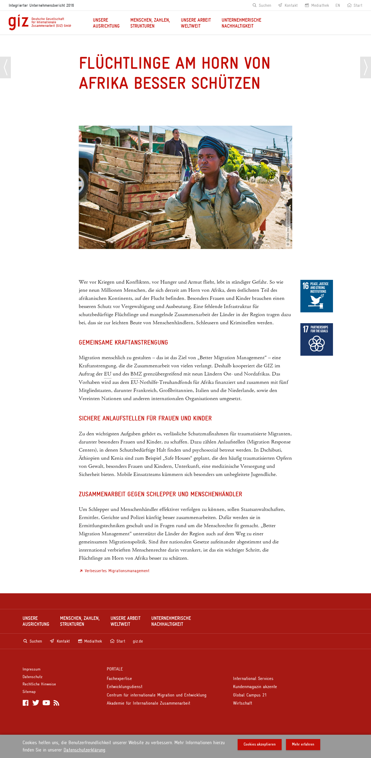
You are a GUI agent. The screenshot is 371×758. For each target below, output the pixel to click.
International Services (253, 678)
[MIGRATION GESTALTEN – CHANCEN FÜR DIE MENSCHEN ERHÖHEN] (365, 67)
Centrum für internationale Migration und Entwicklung (156, 695)
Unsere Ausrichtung (106, 23)
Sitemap (29, 691)
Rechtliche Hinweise (39, 684)
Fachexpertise (119, 678)
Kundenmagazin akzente (255, 686)
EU (107, 374)
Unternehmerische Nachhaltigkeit (241, 23)
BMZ (136, 374)
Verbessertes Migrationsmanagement (117, 570)
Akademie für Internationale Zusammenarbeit (148, 703)
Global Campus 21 (250, 695)
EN (337, 5)
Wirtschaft (242, 703)
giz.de (138, 641)
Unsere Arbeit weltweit (196, 23)
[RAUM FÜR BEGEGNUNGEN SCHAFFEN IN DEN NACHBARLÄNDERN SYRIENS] (5, 67)
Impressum (31, 669)
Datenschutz (32, 677)
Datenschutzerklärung (84, 750)
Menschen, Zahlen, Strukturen (150, 23)
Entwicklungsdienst (124, 686)
